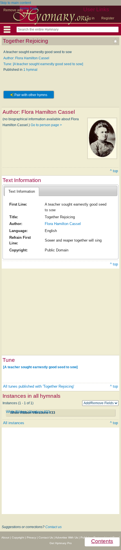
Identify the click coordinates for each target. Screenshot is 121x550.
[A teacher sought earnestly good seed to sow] (40, 367)
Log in (90, 18)
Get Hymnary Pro (61, 543)
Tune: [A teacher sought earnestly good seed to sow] (43, 64)
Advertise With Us (66, 537)
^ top (114, 171)
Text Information (21, 191)
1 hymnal (30, 70)
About (5, 537)
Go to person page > (46, 125)
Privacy (31, 537)
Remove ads (13, 10)
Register (107, 18)
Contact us (53, 527)
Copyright (18, 537)
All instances (13, 423)
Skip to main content (15, 3)
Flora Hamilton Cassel (63, 224)
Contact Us (46, 537)
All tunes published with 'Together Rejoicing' (38, 386)
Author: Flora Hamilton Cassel (26, 58)
